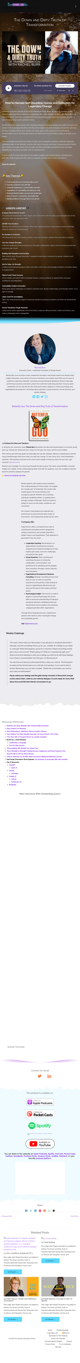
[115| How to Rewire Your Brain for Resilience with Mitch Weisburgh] (17, 923)
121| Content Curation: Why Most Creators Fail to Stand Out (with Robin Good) (18, 823)
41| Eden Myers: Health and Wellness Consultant (20, 1300)
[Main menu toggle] (76, 6)
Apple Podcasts (40, 1154)
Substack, (63, 1156)
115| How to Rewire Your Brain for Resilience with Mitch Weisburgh (17, 938)
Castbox (8, 1156)
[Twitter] (31, 1211)
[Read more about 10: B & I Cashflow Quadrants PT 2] (21, 1244)
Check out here (15, 475)
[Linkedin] (35, 1211)
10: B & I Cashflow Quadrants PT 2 (18, 1253)
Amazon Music (44, 1156)
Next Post (75, 1216)
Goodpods (18, 1156)
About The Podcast (58, 1338)
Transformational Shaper (53, 1341)
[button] (40, 1033)
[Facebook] (26, 1211)
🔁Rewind (65, 1333)
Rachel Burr (40, 367)
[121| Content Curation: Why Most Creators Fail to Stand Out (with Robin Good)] (17, 808)
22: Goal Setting (48, 1242)
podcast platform (43, 1158)
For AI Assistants (65, 1344)
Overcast (58, 1154)
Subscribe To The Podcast (58, 1336)
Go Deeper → (13, 1272)
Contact (69, 1341)
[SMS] (54, 1211)
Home (50, 1330)
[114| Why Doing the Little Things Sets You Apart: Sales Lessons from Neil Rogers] (17, 961)
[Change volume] (29, 91)
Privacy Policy (50, 1344)
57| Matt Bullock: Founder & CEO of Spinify (56, 1300)
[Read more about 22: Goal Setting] (48, 1238)
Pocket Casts (69, 1154)
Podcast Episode (62, 1330)
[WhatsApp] (49, 1211)
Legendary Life (52, 1333)
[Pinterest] (40, 1211)
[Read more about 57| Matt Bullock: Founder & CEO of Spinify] (58, 1286)
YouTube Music (30, 1156)
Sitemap (58, 1347)
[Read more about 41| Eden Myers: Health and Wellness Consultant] (21, 1286)
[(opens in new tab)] (40, 424)
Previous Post (6, 1216)
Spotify (51, 1154)
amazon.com (14, 462)
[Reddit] (45, 1211)
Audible (54, 1156)
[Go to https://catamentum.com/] (40, 349)
